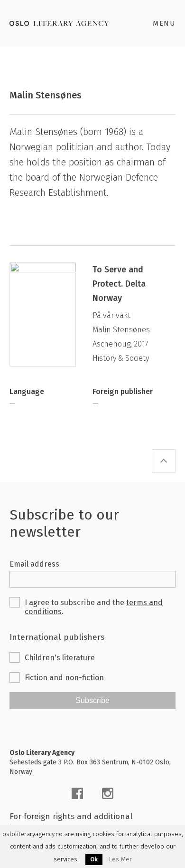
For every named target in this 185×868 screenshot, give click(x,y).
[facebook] (77, 793)
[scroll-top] (164, 461)
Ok (94, 859)
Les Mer (120, 859)
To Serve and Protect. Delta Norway (119, 283)
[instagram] (107, 793)
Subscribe (92, 700)
